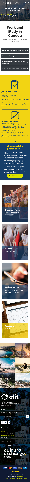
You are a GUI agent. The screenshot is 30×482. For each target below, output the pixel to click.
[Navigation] (25, 2)
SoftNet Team (20, 462)
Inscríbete (4, 427)
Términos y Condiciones (10, 464)
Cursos (4, 418)
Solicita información (15, 162)
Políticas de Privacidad (21, 464)
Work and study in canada (7, 422)
